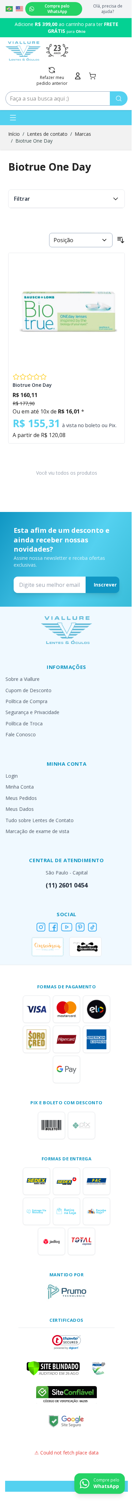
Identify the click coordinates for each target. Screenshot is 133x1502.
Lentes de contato (47, 134)
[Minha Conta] (78, 76)
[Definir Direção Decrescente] (121, 240)
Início (14, 134)
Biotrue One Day (34, 140)
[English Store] (19, 9)
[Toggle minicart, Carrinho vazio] (92, 76)
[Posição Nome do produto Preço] (81, 240)
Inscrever (105, 584)
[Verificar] (53, 1367)
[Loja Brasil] (9, 9)
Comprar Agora (67, 361)
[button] (66, 1342)
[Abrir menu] (12, 117)
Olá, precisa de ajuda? (107, 8)
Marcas (83, 134)
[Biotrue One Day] (66, 311)
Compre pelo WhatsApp (57, 8)
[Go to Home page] (23, 51)
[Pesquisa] (119, 98)
